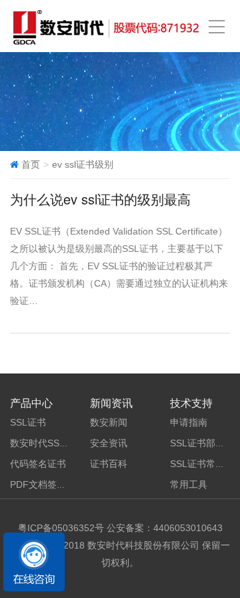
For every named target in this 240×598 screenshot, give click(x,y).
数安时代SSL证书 (46, 443)
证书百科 (108, 463)
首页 (30, 164)
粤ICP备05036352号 (61, 527)
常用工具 (188, 484)
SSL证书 (28, 422)
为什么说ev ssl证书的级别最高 (100, 198)
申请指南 (188, 422)
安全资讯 (108, 443)
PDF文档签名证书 (47, 484)
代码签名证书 (38, 463)
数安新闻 (108, 422)
